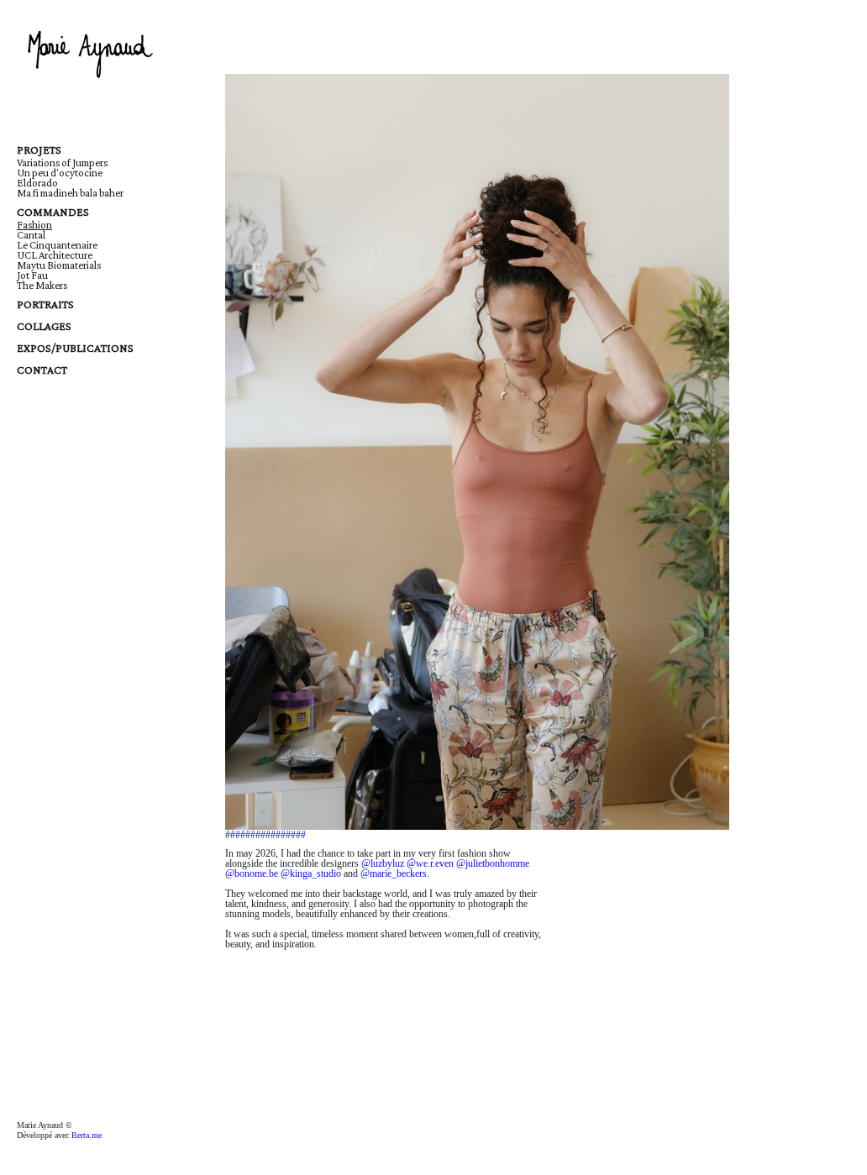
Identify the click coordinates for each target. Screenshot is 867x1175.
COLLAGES (44, 326)
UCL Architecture (54, 255)
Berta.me (86, 1135)
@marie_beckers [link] (393, 873)
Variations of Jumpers (62, 162)
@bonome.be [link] (251, 873)
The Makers (42, 285)
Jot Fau (32, 275)
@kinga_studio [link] (311, 873)
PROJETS (39, 149)
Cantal (31, 234)
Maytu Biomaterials (59, 265)
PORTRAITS (45, 304)
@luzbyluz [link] (382, 863)
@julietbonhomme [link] (492, 863)
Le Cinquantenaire (57, 245)
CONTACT (42, 369)
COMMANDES (53, 211)
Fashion (34, 224)
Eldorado (37, 182)
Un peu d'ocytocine (59, 172)
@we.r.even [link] (430, 863)
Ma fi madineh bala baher (70, 192)
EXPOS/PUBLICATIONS (75, 347)
